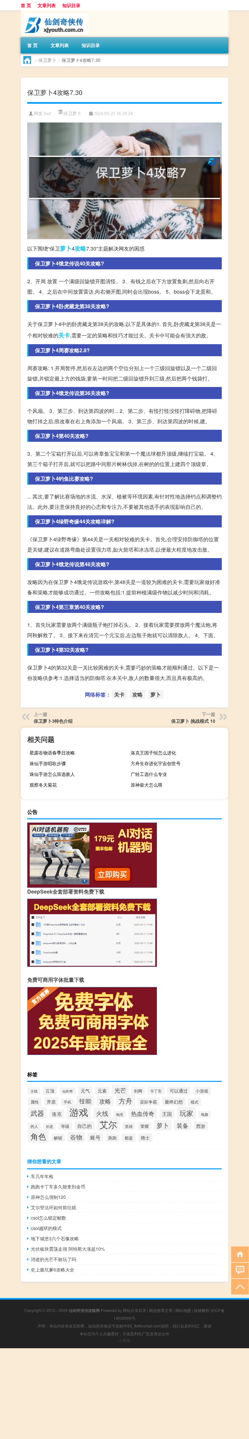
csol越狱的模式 (46, 1228)
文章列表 (47, 5)
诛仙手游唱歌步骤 (48, 763)
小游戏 (202, 1091)
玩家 (186, 1113)
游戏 (78, 1111)
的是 (49, 1126)
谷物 (76, 1137)
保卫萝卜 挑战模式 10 (193, 721)
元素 (102, 1090)
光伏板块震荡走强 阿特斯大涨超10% (68, 1249)
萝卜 (66, 248)
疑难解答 (201, 1310)
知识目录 (71, 5)
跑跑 (112, 1138)
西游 (200, 1126)
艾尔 (108, 1124)
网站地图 (183, 1310)
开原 (51, 1101)
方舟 (125, 1101)
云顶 (49, 1090)
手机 (67, 1102)
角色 (38, 1136)
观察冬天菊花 (43, 784)
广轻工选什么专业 (149, 774)
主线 (34, 1091)
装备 (182, 1125)
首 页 (26, 5)
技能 (85, 1100)
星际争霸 (148, 1102)
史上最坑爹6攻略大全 (52, 1269)
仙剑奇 (67, 1091)
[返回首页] (238, 1253)
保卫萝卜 (47, 60)
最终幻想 (174, 1101)
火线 (102, 1113)
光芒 (120, 1090)
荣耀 (144, 1126)
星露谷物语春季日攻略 (52, 752)
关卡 (64, 335)
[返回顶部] (238, 1286)
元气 (85, 1090)
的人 (34, 1126)
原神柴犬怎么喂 (146, 784)
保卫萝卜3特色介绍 (53, 721)
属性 (34, 1102)
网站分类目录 (134, 1310)
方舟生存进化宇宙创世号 (156, 763)
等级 (65, 1126)
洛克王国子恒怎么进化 (153, 752)
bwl (47, 113)
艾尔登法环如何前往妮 (53, 1207)
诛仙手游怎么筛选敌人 (52, 774)
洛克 (57, 1113)
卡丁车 (156, 1091)
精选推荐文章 (160, 1310)
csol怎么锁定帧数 (48, 1217)
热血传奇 (142, 1113)
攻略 (80, 248)
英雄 (129, 1126)
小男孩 (124, 1340)
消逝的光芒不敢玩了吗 (53, 1259)
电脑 (204, 1114)
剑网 (138, 1091)
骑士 (145, 1137)
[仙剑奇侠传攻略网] (55, 12)
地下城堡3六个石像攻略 (55, 1238)
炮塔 (119, 1114)
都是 (128, 1138)
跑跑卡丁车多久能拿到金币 (58, 1186)
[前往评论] (238, 1270)
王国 (167, 1113)
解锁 (58, 1138)
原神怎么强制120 (48, 1197)
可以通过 (179, 1090)
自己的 (84, 1125)
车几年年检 (42, 1176)
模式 (194, 1102)
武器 (37, 1113)
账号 (95, 1137)
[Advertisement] (124, 1393)
